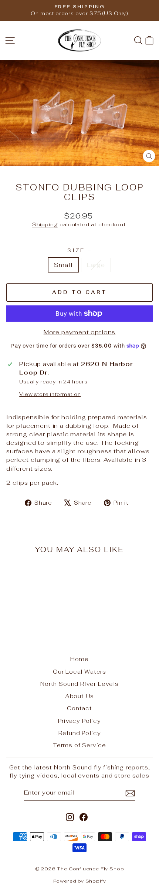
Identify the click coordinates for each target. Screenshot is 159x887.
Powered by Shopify (79, 881)
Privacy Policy (79, 720)
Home (79, 659)
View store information (50, 394)
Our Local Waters (79, 671)
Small (63, 265)
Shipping (45, 224)
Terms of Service (79, 745)
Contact (79, 708)
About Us (79, 696)
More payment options (80, 332)
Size (79, 250)
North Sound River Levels (79, 683)
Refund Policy (79, 733)
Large (96, 265)
